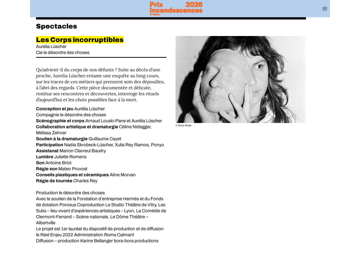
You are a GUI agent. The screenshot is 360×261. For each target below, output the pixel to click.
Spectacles (56, 26)
